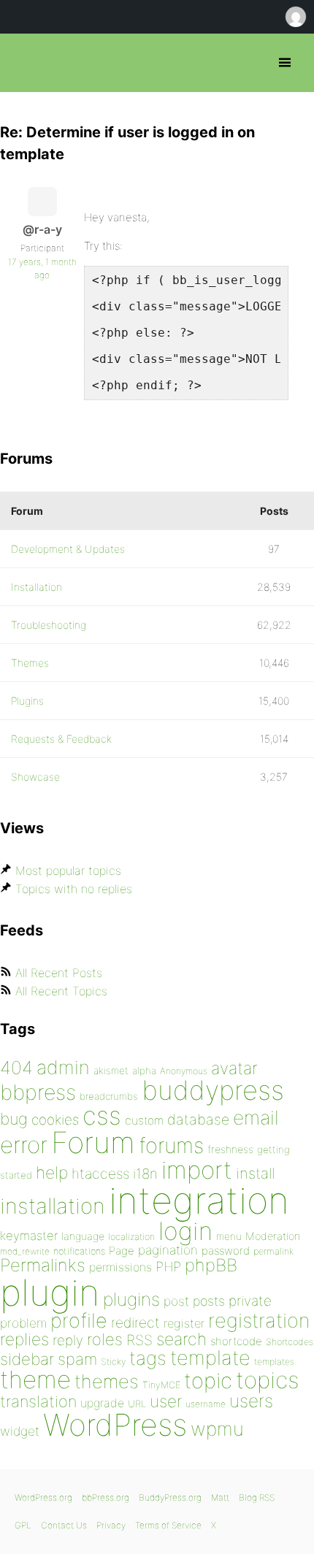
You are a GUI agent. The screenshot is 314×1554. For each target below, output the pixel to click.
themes (106, 1381)
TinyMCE (161, 1384)
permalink (273, 1251)
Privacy (111, 1525)
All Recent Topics (61, 991)
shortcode (236, 1341)
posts (209, 1301)
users (251, 1401)
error (23, 1145)
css (102, 1115)
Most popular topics (68, 870)
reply (68, 1340)
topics (267, 1380)
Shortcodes (289, 1341)
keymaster (29, 1235)
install (255, 1173)
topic (208, 1380)
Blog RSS (257, 1497)
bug (14, 1118)
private (250, 1301)
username (205, 1403)
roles (105, 1339)
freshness (230, 1149)
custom (144, 1121)
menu (229, 1236)
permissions (120, 1267)
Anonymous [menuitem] (295, 17)
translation (38, 1401)
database (198, 1119)
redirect (135, 1322)
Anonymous (183, 1070)
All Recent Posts (58, 972)
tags (147, 1358)
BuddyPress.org (170, 1497)
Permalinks (42, 1265)
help (52, 1173)
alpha (144, 1070)
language (82, 1236)
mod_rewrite (25, 1251)
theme (35, 1379)
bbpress (38, 1092)
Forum (93, 1142)
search (181, 1339)
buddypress (213, 1090)
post (176, 1301)
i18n (145, 1174)
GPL (23, 1525)
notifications (79, 1251)
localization (131, 1236)
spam (77, 1359)
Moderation (272, 1236)
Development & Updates (68, 549)
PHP (168, 1266)
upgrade (102, 1403)
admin (63, 1067)
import (196, 1169)
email (256, 1117)
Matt (220, 1497)
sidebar (27, 1359)
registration (259, 1321)
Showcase (35, 776)
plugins (131, 1299)
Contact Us (64, 1525)
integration (199, 1200)
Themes (30, 663)
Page (121, 1251)
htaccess (100, 1173)
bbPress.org (23, 63)
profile (78, 1321)
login (185, 1231)
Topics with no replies (73, 888)
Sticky (113, 1361)
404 (16, 1068)
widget (19, 1431)
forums (171, 1145)
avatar (234, 1068)
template (210, 1358)
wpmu (217, 1428)
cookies (55, 1119)
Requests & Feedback (61, 738)
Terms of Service (168, 1525)
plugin (49, 1292)
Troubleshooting (48, 625)
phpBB (211, 1265)
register (184, 1323)
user (166, 1401)
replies (24, 1339)
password (226, 1251)
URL (137, 1403)
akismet (111, 1070)
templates (274, 1361)
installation (52, 1206)
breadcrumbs (109, 1096)
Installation (36, 587)
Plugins (27, 700)
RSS (139, 1340)
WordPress (115, 1424)
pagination (168, 1250)
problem (23, 1323)
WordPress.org (43, 1497)
